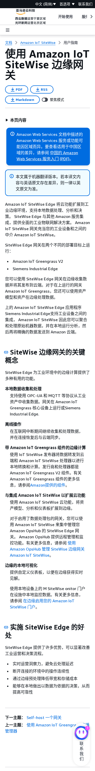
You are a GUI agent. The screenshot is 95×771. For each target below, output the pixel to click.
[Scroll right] (91, 16)
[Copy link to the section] (6, 352)
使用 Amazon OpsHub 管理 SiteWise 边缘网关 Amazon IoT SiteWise (47, 549)
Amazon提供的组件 (47, 485)
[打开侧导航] (7, 30)
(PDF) (64, 158)
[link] (71, 42)
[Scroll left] (54, 16)
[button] (15, 120)
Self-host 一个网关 (44, 717)
